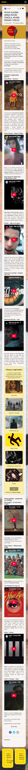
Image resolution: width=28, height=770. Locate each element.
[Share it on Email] (17, 733)
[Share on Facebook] (10, 733)
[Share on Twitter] (14, 733)
